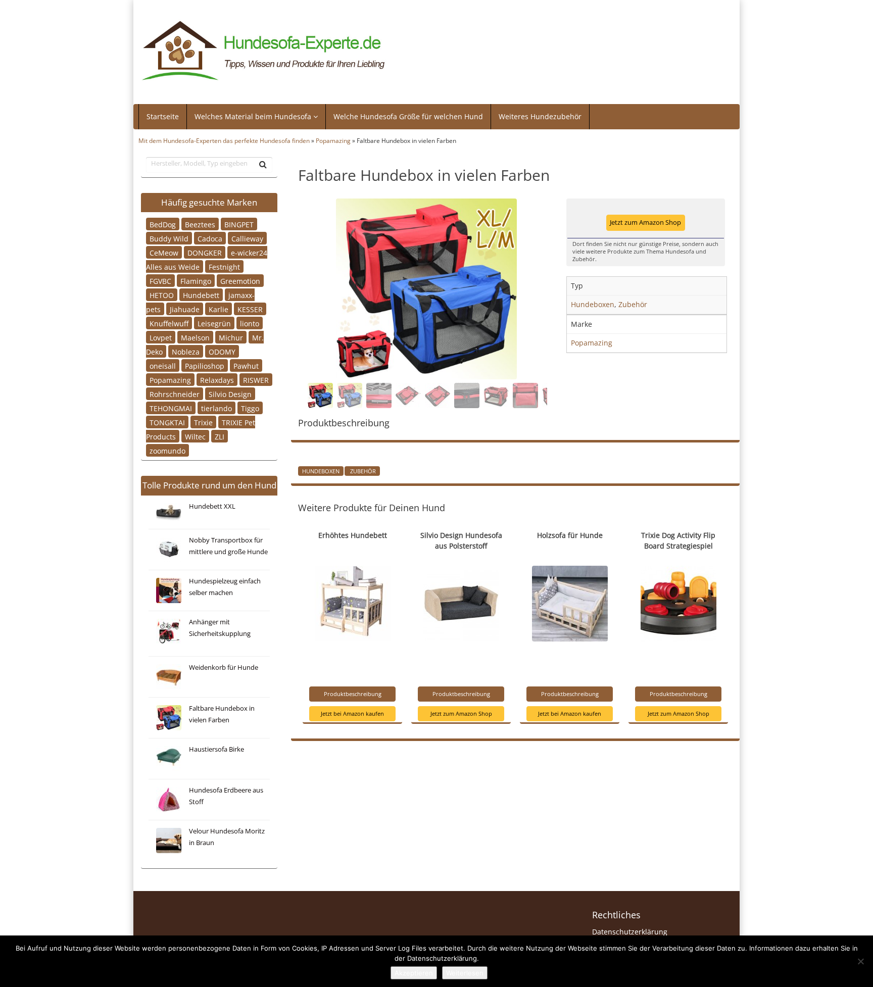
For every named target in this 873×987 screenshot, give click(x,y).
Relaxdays (217, 379)
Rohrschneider (175, 394)
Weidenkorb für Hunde (223, 667)
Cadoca (210, 238)
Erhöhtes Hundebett (352, 535)
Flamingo (195, 280)
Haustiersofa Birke (216, 749)
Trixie (203, 422)
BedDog (163, 224)
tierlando (216, 408)
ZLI (219, 436)
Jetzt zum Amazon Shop (645, 222)
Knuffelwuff (169, 323)
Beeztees (200, 224)
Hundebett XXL (212, 506)
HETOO (162, 295)
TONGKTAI (167, 422)
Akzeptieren (414, 973)
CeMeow (164, 252)
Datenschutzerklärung (629, 931)
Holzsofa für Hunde (570, 535)
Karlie (218, 309)
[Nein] (860, 961)
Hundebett (201, 295)
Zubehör (362, 470)
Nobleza (186, 351)
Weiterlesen (464, 973)
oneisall (163, 365)
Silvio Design (230, 394)
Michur (231, 337)
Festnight (224, 266)
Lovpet (161, 337)
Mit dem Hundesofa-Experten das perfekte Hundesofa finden (224, 140)
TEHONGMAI (171, 408)
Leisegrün (214, 323)
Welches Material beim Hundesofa (254, 116)
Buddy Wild (169, 238)
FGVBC (160, 280)
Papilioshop (204, 365)
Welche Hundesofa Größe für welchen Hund (408, 116)
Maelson (195, 337)
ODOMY (222, 351)
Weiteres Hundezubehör (540, 116)
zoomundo (167, 450)
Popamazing (333, 140)
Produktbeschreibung (352, 694)
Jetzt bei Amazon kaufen (352, 713)
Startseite (163, 116)
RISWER (256, 379)
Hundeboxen (321, 470)
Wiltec (195, 436)
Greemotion (240, 280)
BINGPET (239, 224)
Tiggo (250, 408)
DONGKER (204, 252)
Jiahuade (185, 309)
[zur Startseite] (263, 51)
